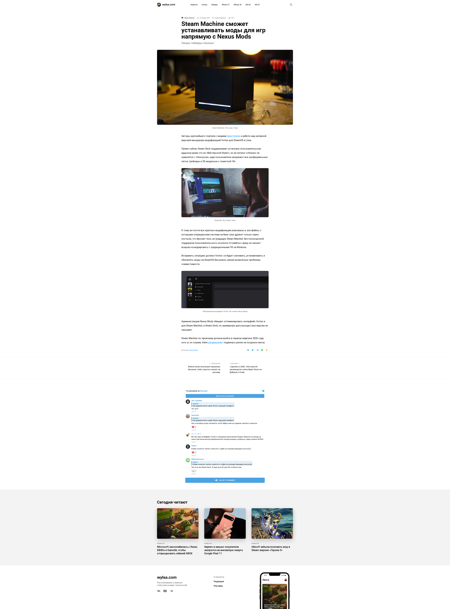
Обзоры (214, 5)
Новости (194, 5)
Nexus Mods (193, 350)
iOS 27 (257, 5)
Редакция (219, 581)
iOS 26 (248, 5)
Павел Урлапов (189, 18)
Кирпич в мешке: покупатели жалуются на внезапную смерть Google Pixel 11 (223, 550)
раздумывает (215, 342)
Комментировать (220, 18)
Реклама (218, 586)
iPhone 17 (225, 5)
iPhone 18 (237, 5)
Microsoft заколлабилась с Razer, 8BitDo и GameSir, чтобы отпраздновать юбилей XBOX (177, 550)
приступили (233, 136)
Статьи (204, 5)
